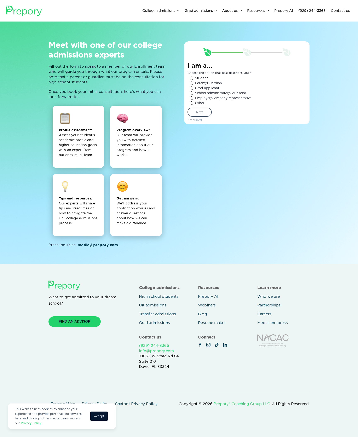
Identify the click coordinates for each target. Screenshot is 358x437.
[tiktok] (217, 345)
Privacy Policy (31, 423)
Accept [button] (99, 416)
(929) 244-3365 (154, 345)
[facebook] (200, 345)
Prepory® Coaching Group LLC (242, 404)
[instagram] (208, 345)
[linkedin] (225, 345)
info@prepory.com (156, 351)
